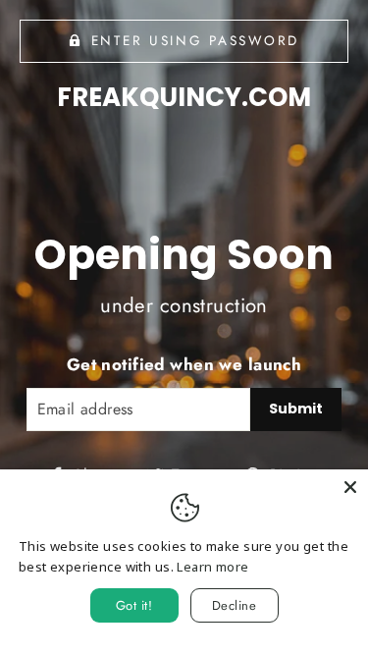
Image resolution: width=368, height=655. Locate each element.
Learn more (212, 566)
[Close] (350, 487)
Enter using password (195, 40)
